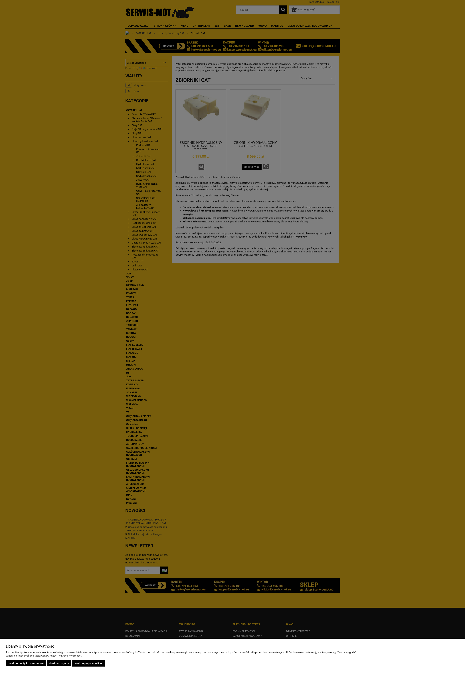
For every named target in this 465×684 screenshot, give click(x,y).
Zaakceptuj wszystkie (88, 663)
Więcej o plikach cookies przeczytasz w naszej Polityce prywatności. (44, 655)
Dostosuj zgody (59, 663)
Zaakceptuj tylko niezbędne (26, 663)
